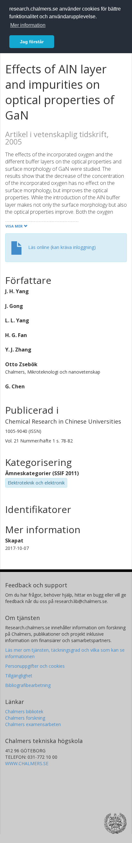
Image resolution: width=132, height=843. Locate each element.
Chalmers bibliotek (24, 711)
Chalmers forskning (25, 718)
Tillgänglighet (18, 676)
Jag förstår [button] (32, 41)
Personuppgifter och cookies (35, 666)
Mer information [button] (27, 25)
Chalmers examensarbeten (33, 724)
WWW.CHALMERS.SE (26, 763)
